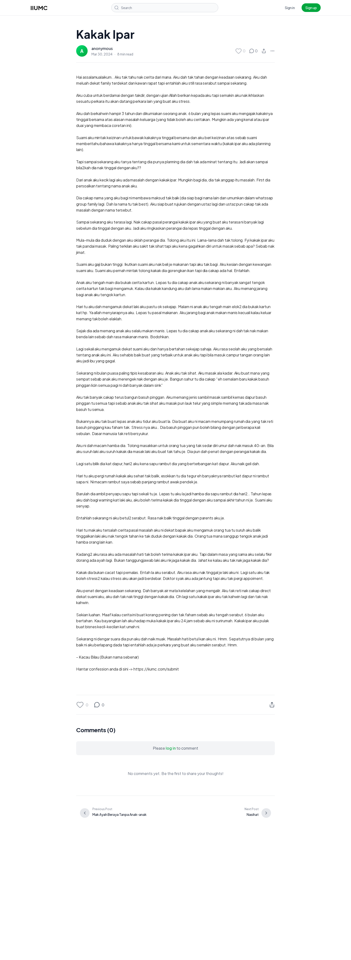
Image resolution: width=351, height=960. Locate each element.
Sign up (311, 7)
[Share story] (263, 51)
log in (171, 748)
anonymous (102, 48)
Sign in (290, 7)
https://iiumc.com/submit (156, 668)
